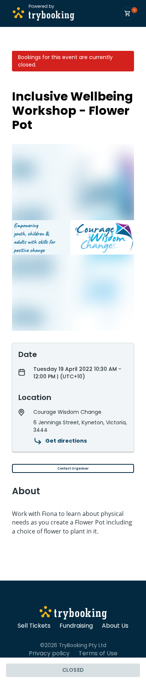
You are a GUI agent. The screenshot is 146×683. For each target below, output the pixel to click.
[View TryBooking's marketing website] (73, 614)
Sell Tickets (34, 626)
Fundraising (76, 626)
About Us (115, 626)
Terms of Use (98, 653)
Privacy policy (49, 653)
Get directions (66, 440)
